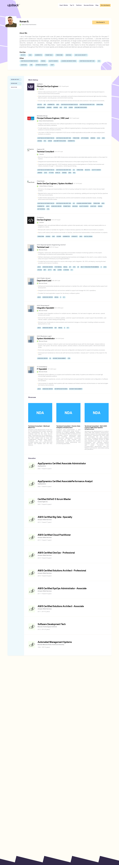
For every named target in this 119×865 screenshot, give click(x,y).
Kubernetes (38, 55)
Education (14, 87)
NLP (56, 327)
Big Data (87, 169)
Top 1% (72, 5)
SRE (31, 64)
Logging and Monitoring (68, 61)
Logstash (24, 64)
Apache (39, 269)
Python (51, 172)
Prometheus (48, 55)
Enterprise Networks (61, 388)
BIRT (45, 269)
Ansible (55, 107)
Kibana (43, 61)
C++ (72, 269)
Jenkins (49, 107)
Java (65, 107)
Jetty (49, 269)
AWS (30, 55)
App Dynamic (41, 107)
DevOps (23, 55)
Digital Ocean (88, 236)
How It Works (64, 5)
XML (54, 269)
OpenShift (74, 236)
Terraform (59, 55)
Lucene (60, 269)
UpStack (14, 5)
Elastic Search (53, 61)
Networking (41, 209)
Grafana (68, 55)
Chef (53, 236)
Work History (15, 79)
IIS (50, 358)
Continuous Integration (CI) (29, 61)
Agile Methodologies (81, 107)
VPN (48, 209)
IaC (99, 61)
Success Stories (89, 5)
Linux (47, 206)
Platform (79, 5)
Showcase (14, 83)
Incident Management (59, 358)
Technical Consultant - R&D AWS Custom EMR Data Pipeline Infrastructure (96, 427)
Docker (59, 236)
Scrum (71, 107)
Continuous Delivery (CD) (87, 61)
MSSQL (56, 297)
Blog (97, 5)
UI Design (66, 269)
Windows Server (56, 206)
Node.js (57, 172)
